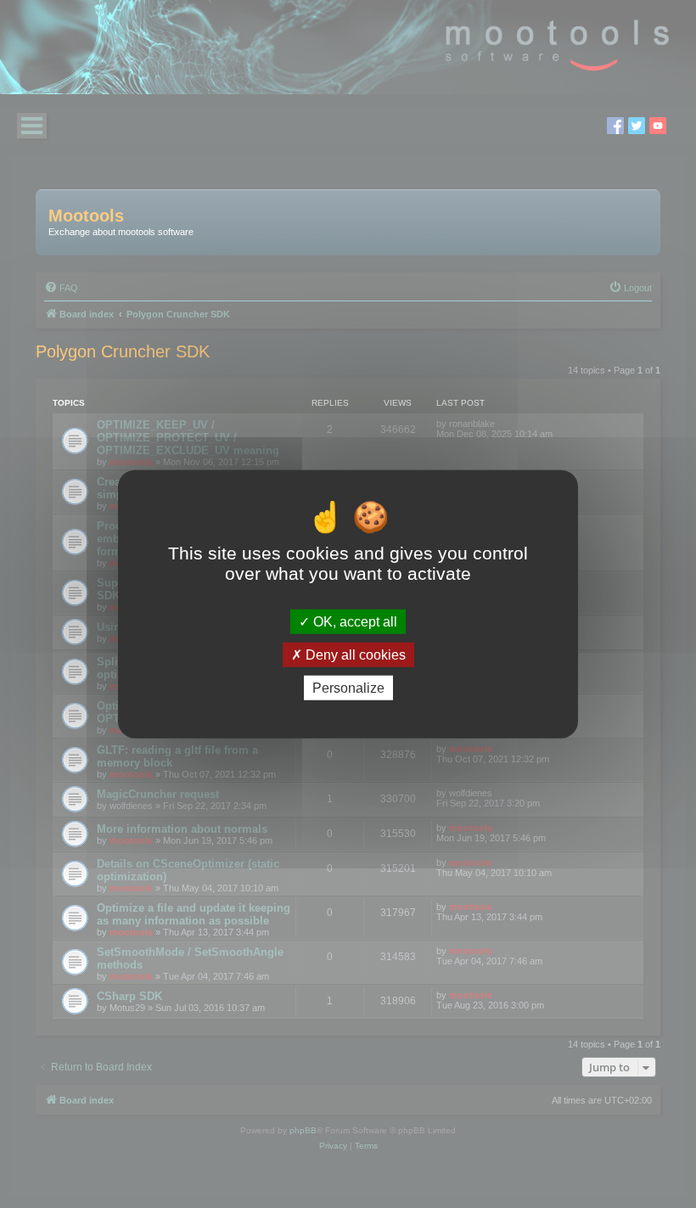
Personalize (348, 688)
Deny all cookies (354, 654)
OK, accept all (353, 621)
